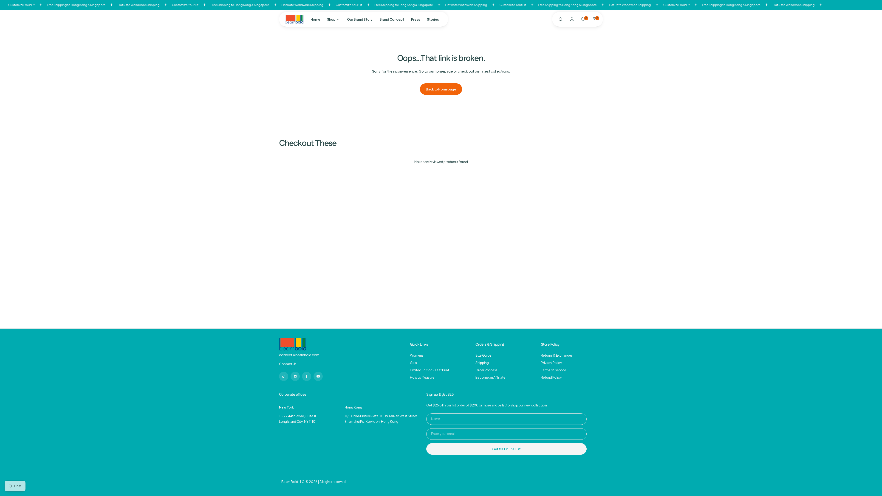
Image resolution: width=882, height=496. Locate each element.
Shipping (482, 363)
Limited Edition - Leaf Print (429, 370)
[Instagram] (283, 376)
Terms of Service (553, 370)
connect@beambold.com (299, 355)
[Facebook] (306, 376)
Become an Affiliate (490, 377)
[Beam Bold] (294, 19)
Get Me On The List (506, 449)
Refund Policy (551, 377)
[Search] (561, 19)
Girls (413, 363)
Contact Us (288, 364)
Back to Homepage (441, 89)
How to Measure (422, 377)
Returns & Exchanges (557, 355)
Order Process (486, 370)
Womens (417, 355)
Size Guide (483, 355)
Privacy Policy (551, 363)
